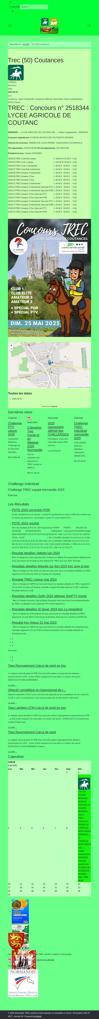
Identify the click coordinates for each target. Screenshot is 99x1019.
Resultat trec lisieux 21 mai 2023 (34, 622)
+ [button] (11, 345)
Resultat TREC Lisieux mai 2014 (34, 579)
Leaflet (69, 387)
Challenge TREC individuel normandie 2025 (81, 430)
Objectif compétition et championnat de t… (37, 690)
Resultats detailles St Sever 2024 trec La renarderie (47, 609)
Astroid (38, 1016)
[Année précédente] (9, 762)
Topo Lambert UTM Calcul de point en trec (37, 707)
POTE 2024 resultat (25, 523)
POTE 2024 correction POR (31, 510)
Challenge (12, 418)
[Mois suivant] (14, 762)
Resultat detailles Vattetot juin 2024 (36, 553)
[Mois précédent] (11, 762)
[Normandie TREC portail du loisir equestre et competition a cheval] (49, 26)
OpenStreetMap (78, 387)
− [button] (11, 349)
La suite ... (12, 685)
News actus (32, 422)
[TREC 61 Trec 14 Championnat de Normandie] (49, 911)
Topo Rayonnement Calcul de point (32, 732)
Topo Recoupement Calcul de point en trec (37, 665)
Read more (13, 495)
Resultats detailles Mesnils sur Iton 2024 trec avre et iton (50, 566)
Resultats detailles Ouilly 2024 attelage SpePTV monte (49, 596)
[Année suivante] (13, 762)
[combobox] (34, 7)
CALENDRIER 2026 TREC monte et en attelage (33, 960)
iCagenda (54, 406)
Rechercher (15, 7)
